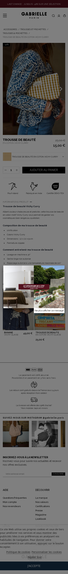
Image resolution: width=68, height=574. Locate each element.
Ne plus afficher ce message (49, 310)
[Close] (64, 265)
